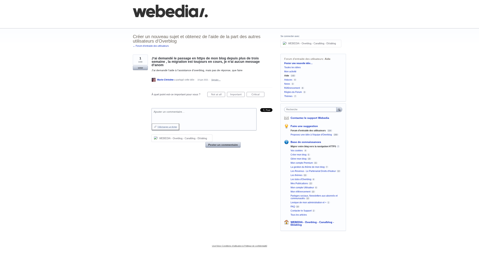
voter (140, 68)
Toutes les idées (292, 67)
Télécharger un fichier (167, 127)
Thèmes (288, 96)
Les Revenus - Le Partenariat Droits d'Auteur (313, 171)
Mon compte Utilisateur (302, 187)
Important (237, 95)
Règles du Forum (293, 92)
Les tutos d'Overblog (301, 179)
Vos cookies (297, 150)
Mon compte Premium (302, 163)
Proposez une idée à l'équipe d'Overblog (311, 134)
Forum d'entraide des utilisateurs (303, 58)
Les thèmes (296, 175)
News (287, 84)
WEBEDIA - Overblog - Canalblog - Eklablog (312, 223)
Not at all (218, 95)
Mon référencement (300, 191)
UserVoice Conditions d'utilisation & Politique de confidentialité (239, 246)
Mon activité (290, 71)
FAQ (173, 22)
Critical (257, 95)
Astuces (288, 79)
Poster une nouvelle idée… (298, 63)
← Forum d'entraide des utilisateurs (151, 46)
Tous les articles (299, 215)
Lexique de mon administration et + (308, 202)
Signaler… (216, 80)
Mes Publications (299, 183)
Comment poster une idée (148, 22)
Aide (327, 58)
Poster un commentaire (223, 144)
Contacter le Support (301, 210)
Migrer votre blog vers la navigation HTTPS (313, 146)
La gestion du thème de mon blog (308, 167)
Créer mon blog (298, 154)
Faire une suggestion (304, 126)
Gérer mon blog (298, 158)
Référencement (292, 88)
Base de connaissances (198, 22)
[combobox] (311, 109)
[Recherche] (339, 109)
